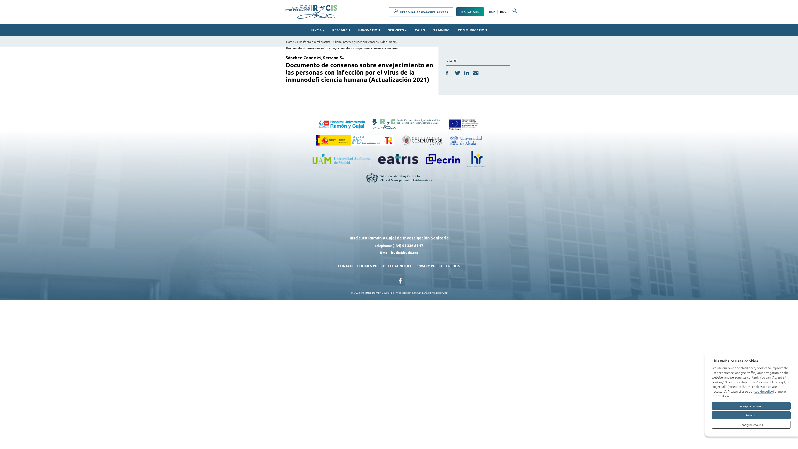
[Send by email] (476, 73)
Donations (470, 12)
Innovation (369, 30)
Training (441, 30)
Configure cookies (751, 425)
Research (341, 30)
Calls (420, 30)
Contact (346, 266)
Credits (453, 266)
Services (397, 30)
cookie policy (763, 391)
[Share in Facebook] (447, 73)
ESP (492, 11)
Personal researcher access (423, 12)
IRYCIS (317, 30)
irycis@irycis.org (404, 252)
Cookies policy (371, 266)
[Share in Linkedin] (466, 73)
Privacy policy (429, 266)
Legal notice (400, 266)
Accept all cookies (751, 406)
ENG (503, 11)
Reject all (751, 415)
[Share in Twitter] (457, 73)
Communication (472, 30)
